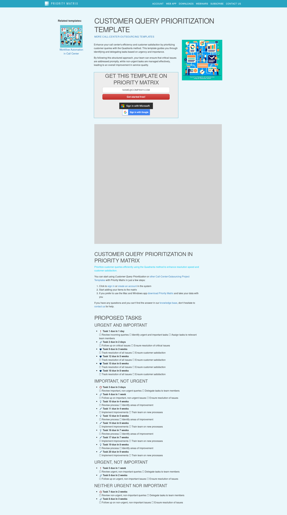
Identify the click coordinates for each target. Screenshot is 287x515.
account (158, 3)
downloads (186, 3)
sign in (111, 286)
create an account (127, 286)
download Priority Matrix (160, 293)
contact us (233, 3)
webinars (202, 3)
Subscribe (217, 3)
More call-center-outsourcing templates (124, 36)
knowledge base (168, 302)
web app (171, 3)
